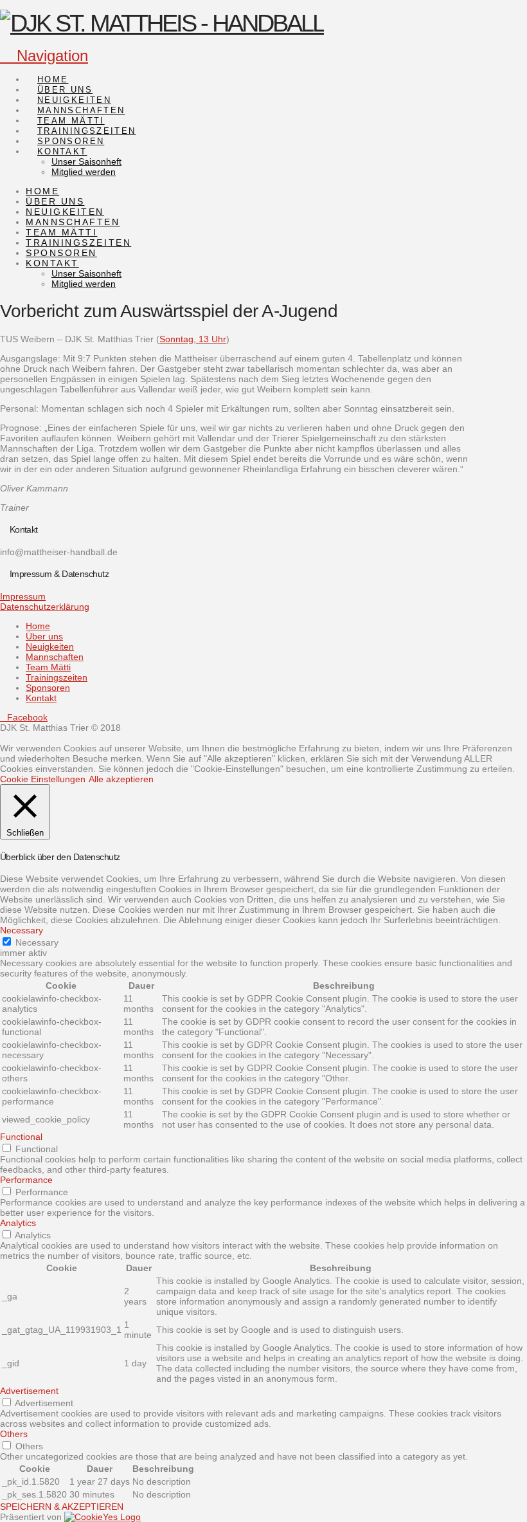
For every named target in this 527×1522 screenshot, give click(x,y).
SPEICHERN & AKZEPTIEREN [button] (61, 1506)
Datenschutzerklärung (44, 606)
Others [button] (14, 1434)
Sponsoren (48, 688)
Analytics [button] (18, 1223)
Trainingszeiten (56, 677)
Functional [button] (21, 1137)
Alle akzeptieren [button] (121, 779)
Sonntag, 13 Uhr (192, 339)
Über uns (44, 636)
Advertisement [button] (29, 1391)
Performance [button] (26, 1180)
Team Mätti (48, 667)
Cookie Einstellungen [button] (42, 779)
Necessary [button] (21, 930)
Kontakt (41, 698)
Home (38, 626)
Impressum (23, 596)
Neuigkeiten (50, 646)
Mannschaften (55, 657)
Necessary (36, 942)
